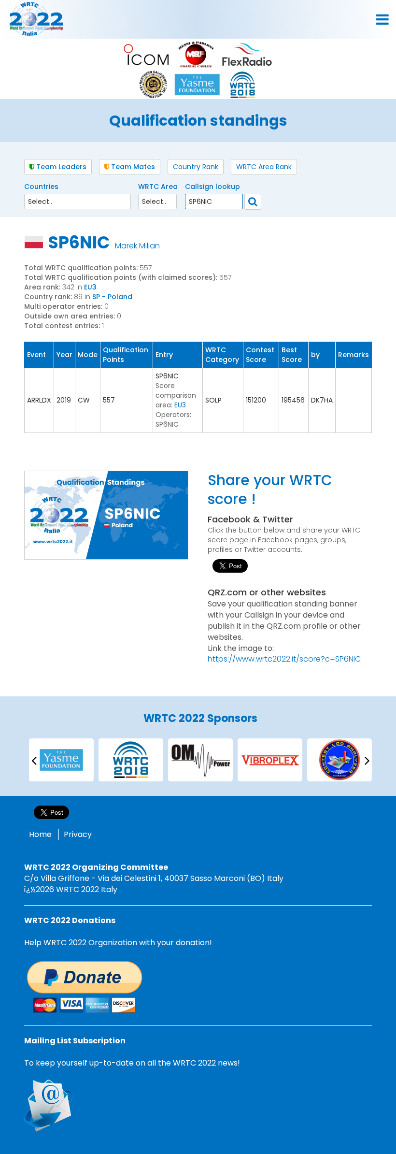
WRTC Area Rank (264, 167)
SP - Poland (112, 297)
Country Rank (195, 167)
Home (40, 834)
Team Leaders (60, 167)
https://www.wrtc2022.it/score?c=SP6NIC (284, 658)
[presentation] (34, 760)
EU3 (90, 287)
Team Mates (132, 167)
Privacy (78, 834)
